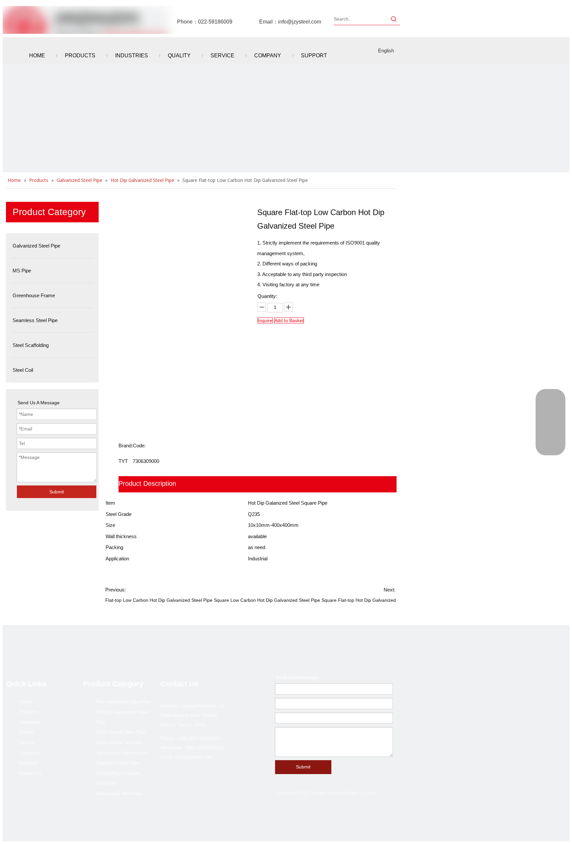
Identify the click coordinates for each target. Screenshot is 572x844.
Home (25, 701)
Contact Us (30, 773)
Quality (26, 732)
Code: (139, 445)
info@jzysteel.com (299, 22)
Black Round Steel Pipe (120, 732)
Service (27, 742)
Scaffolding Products (117, 773)
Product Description (147, 483)
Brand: (126, 445)
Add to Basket (289, 320)
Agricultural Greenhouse (121, 752)
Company (29, 752)
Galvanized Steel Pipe (119, 793)
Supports (28, 762)
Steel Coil (106, 783)
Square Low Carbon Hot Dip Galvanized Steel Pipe (267, 600)
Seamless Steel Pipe (117, 762)
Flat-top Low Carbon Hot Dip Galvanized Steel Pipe (159, 600)
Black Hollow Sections (119, 742)
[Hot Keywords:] (394, 19)
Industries (29, 722)
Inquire (265, 320)
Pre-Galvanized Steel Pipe (123, 701)
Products (28, 711)
